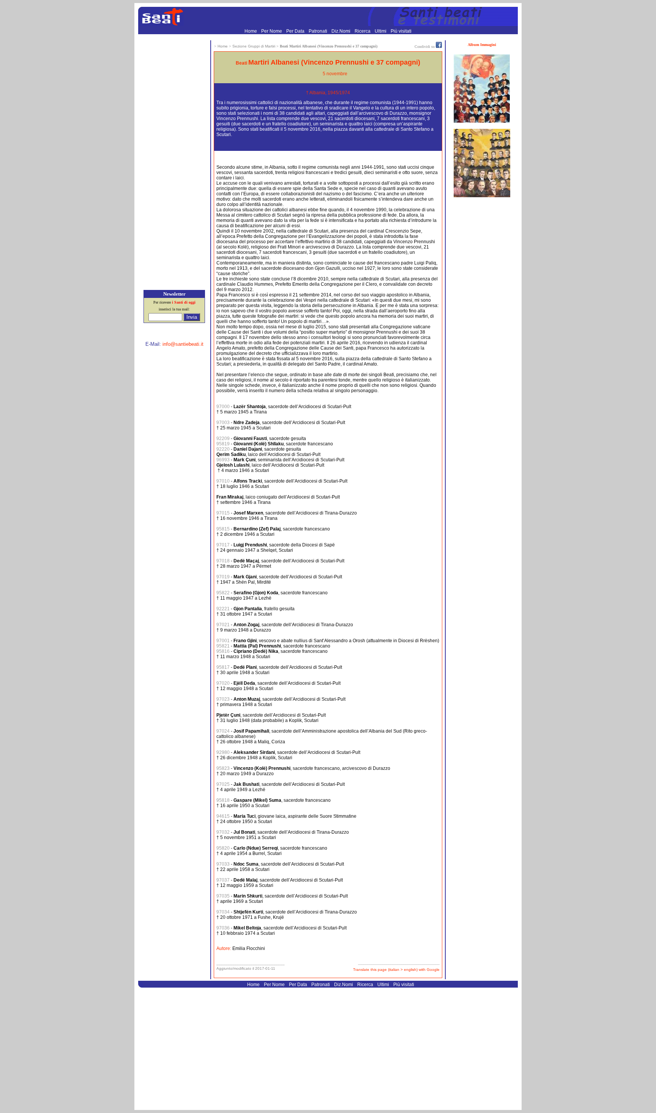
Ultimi (381, 31)
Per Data (296, 31)
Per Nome (272, 31)
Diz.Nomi (341, 31)
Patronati (318, 31)
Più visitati (401, 31)
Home (251, 31)
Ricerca (363, 31)
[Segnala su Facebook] (439, 46)
